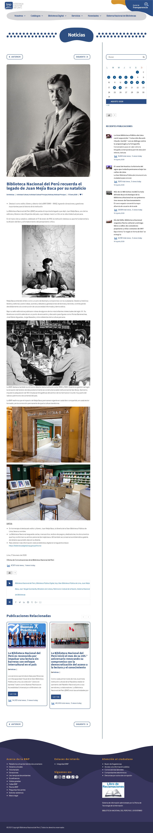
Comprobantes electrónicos (115, 772)
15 (137, 82)
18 (114, 87)
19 (120, 87)
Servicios (76, 15)
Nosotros (19, 15)
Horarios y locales (16, 766)
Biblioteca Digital (56, 15)
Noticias (11, 194)
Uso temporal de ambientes (19, 775)
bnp (56, 583)
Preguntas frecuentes (17, 789)
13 (126, 82)
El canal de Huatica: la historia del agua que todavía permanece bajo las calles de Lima (130, 169)
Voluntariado (14, 769)
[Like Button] (10, 572)
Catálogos (35, 15)
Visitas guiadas (15, 781)
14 (131, 82)
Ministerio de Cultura (44, 589)
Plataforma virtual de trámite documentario (25, 764)
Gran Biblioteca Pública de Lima (69, 583)
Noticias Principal (60, 194)
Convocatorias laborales (114, 769)
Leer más (13, 694)
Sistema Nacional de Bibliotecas (121, 15)
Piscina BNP (13, 787)
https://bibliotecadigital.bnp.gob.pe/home (25, 545)
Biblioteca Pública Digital (45, 583)
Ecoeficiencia (14, 778)
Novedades (93, 15)
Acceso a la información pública (117, 766)
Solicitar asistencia (16, 792)
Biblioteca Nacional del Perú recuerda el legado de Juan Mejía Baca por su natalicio (46, 186)
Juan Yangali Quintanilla (28, 589)
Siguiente (80, 57)
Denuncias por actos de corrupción (118, 775)
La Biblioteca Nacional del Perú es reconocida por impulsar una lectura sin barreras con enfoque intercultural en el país (24, 658)
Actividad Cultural (22, 194)
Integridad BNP (62, 764)
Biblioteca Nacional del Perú (25, 583)
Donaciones (13, 772)
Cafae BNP (13, 784)
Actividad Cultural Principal (38, 194)
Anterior (16, 57)
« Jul (107, 105)
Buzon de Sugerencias (113, 764)
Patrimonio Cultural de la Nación (64, 589)
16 (143, 82)
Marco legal (13, 795)
